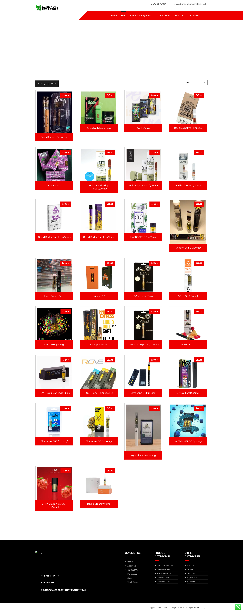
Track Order (132, 582)
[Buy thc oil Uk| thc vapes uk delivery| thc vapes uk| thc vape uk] (46, 7)
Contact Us (132, 570)
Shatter (190, 569)
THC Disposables (165, 565)
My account (132, 574)
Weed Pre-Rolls (164, 581)
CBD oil (190, 565)
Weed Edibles (163, 569)
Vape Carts (192, 577)
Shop (129, 578)
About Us (131, 566)
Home (130, 562)
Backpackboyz (164, 573)
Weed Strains (163, 577)
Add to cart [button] (56, 126)
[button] (204, 15)
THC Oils (191, 573)
